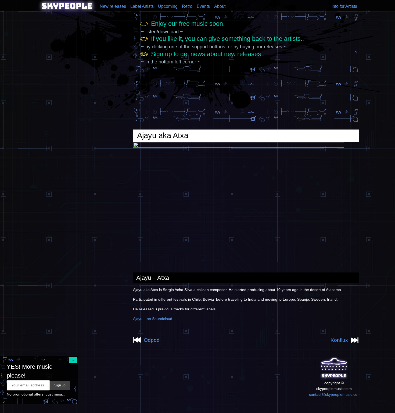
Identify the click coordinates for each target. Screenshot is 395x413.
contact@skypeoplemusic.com (335, 394)
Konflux (339, 340)
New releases (113, 6)
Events (203, 6)
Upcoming (168, 6)
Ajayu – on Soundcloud (152, 319)
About (219, 6)
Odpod (152, 340)
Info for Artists (344, 6)
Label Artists (142, 6)
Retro (187, 6)
